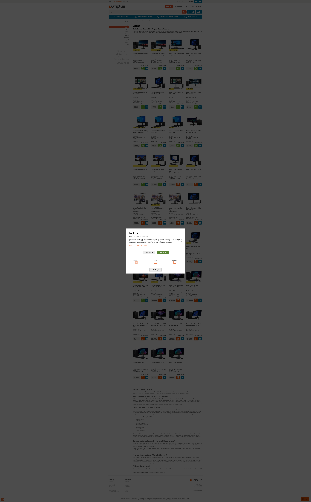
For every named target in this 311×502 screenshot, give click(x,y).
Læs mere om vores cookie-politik (138, 245)
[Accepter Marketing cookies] (174, 262)
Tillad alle (163, 252)
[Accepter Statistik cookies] (155, 262)
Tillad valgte (149, 252)
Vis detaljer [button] (155, 270)
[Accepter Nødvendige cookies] (136, 262)
